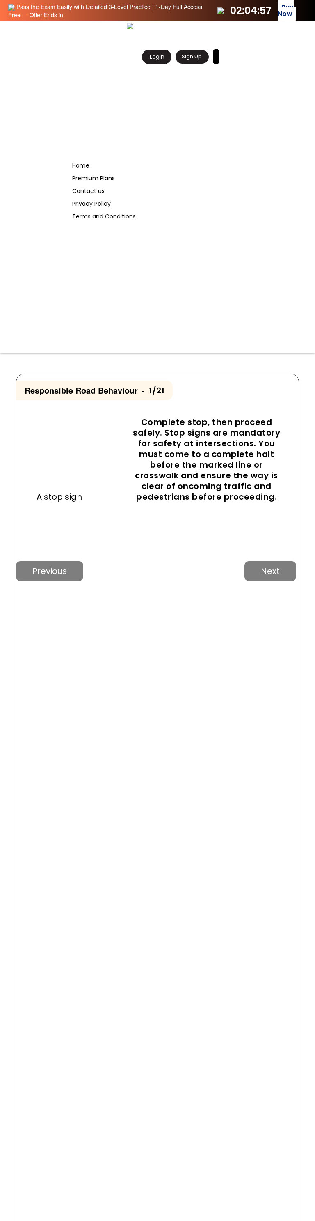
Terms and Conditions (104, 216)
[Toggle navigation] (299, 26)
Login (156, 57)
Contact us (88, 191)
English (222, 56)
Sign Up (192, 56)
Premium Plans (93, 178)
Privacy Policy (91, 204)
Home (80, 165)
